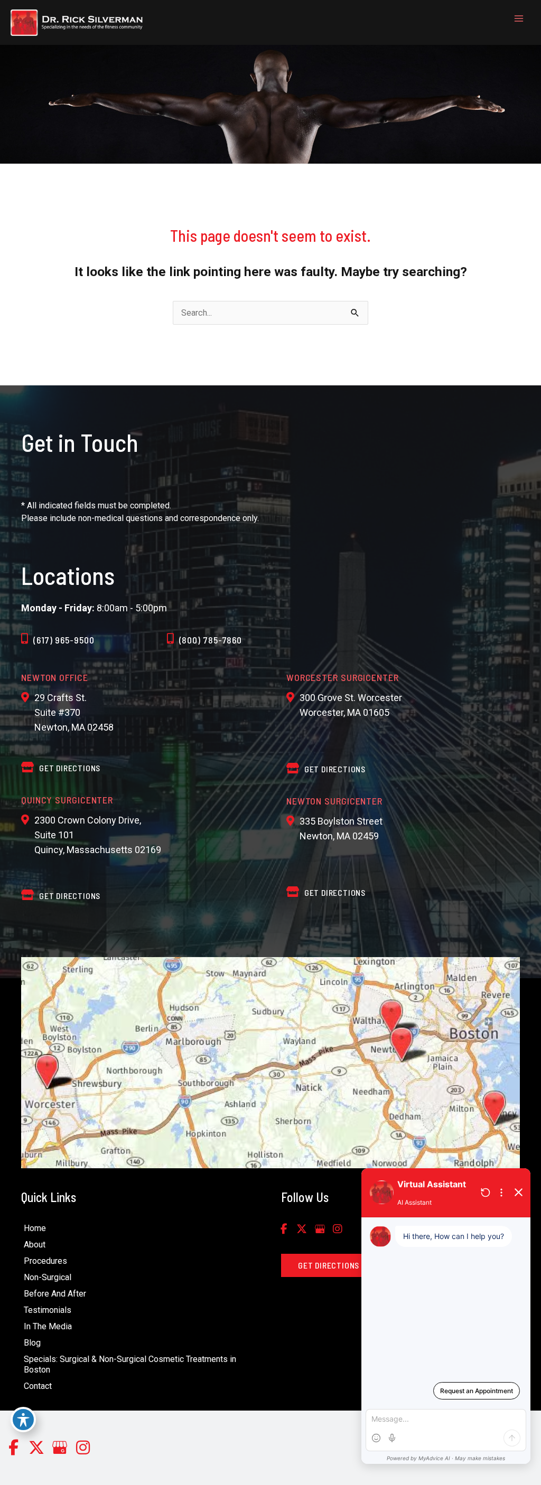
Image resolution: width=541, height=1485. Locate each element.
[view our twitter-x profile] (302, 1229)
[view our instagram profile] (338, 1229)
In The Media (48, 1326)
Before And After (55, 1294)
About (34, 1245)
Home (35, 1228)
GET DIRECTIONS (69, 768)
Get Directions (69, 896)
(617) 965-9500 (64, 640)
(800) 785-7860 (210, 640)
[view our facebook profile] (284, 1229)
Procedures (45, 1261)
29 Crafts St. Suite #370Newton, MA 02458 (74, 712)
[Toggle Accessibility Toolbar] (23, 1419)
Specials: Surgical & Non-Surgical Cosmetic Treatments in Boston (130, 1364)
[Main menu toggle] (518, 19)
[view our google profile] (320, 1229)
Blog (32, 1343)
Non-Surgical (47, 1277)
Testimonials (47, 1310)
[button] (328, 1266)
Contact (38, 1386)
